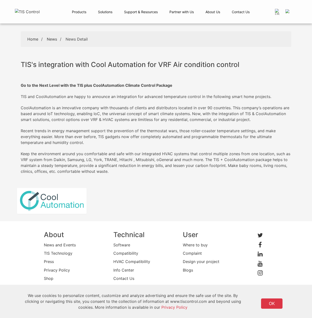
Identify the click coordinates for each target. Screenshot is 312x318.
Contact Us (241, 12)
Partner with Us (181, 12)
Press (49, 261)
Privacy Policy (57, 270)
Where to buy (195, 244)
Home (32, 39)
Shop (48, 278)
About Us (212, 12)
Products (79, 12)
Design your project (201, 261)
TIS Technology (58, 253)
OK (272, 303)
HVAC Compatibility (131, 261)
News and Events (60, 244)
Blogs (188, 270)
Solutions (105, 12)
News (52, 39)
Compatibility (125, 253)
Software (121, 244)
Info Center (123, 270)
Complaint (192, 253)
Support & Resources (141, 12)
